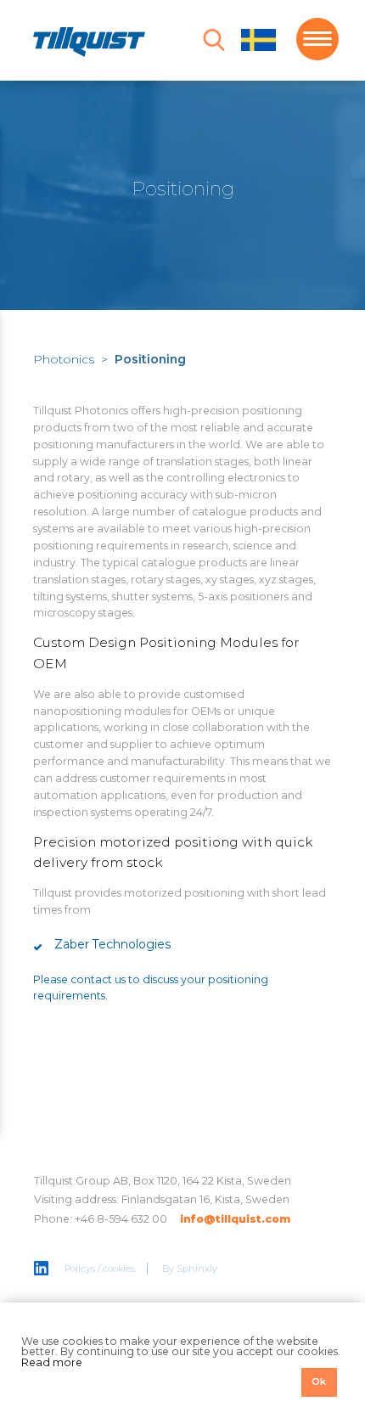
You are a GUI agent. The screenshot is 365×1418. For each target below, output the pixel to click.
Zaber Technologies (112, 944)
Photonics (63, 359)
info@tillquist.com (235, 1219)
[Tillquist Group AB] (89, 44)
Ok (319, 1381)
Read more (51, 1362)
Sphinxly (197, 1269)
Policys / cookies (100, 1269)
